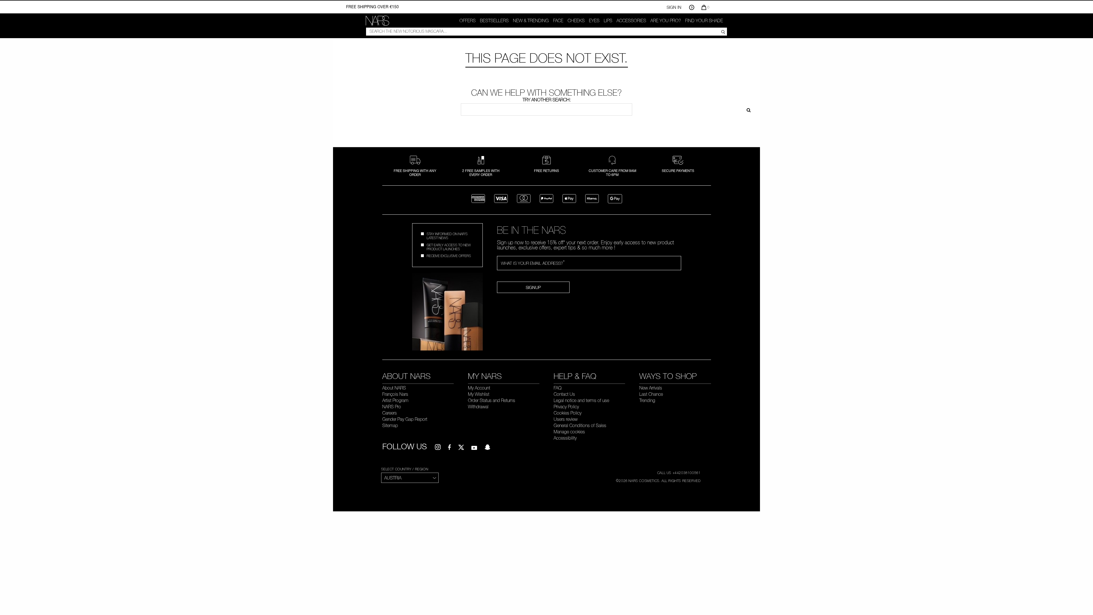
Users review (566, 419)
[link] (377, 21)
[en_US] (746, 109)
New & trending (531, 20)
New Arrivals (650, 387)
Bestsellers (494, 20)
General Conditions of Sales (580, 425)
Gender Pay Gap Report (404, 419)
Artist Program (395, 400)
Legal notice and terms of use (581, 400)
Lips (608, 20)
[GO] (723, 32)
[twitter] (461, 447)
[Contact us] (691, 7)
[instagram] (438, 447)
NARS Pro (391, 406)
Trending (647, 400)
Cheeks (576, 20)
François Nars (395, 394)
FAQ (558, 387)
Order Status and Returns (491, 400)
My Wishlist (478, 394)
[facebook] (449, 447)
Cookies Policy (568, 412)
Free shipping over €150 (372, 6)
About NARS (394, 387)
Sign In (674, 7)
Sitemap (390, 425)
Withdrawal (478, 406)
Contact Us (564, 394)
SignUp (533, 287)
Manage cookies (569, 431)
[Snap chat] (487, 447)
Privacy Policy (566, 406)
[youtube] (474, 447)
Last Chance (651, 394)
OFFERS (467, 20)
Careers (389, 412)
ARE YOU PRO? (665, 20)
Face (558, 20)
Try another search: (547, 99)
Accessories (631, 20)
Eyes (594, 20)
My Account (479, 387)
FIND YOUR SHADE (704, 20)
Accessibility (565, 437)
